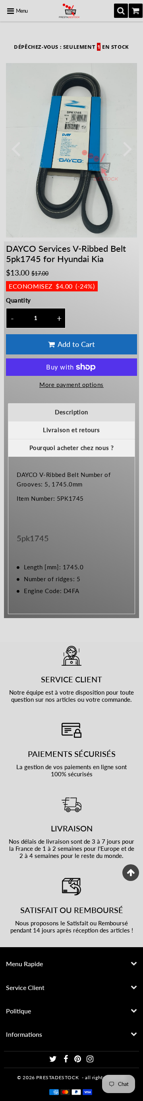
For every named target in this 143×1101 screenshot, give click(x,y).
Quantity (18, 300)
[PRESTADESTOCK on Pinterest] (78, 1060)
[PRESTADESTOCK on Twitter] (53, 1060)
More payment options (71, 384)
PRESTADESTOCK (57, 1077)
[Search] (121, 11)
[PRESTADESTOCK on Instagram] (90, 1060)
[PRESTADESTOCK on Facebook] (66, 1060)
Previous (15, 148)
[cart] (136, 11)
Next (127, 148)
